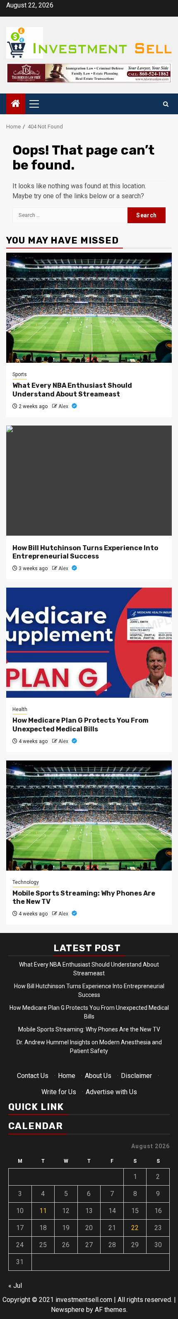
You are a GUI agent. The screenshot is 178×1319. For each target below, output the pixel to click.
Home (66, 1076)
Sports (19, 374)
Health (19, 709)
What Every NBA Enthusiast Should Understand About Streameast (72, 389)
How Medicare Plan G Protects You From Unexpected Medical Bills (80, 724)
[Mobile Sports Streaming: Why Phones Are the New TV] (89, 815)
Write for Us (58, 1092)
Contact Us (32, 1076)
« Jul (15, 1285)
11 (43, 1211)
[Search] (166, 104)
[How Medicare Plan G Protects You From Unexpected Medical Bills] (89, 643)
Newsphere (67, 1310)
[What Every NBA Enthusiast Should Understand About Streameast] (89, 308)
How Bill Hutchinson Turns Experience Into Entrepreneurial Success (85, 552)
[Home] (15, 104)
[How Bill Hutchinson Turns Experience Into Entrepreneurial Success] (89, 481)
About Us (98, 1076)
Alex (64, 406)
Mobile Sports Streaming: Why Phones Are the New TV (89, 1029)
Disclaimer (136, 1076)
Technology (25, 882)
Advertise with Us (111, 1092)
